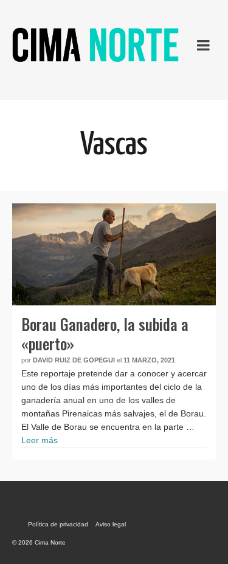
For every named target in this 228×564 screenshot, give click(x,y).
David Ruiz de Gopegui (74, 360)
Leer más (39, 440)
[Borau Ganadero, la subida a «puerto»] (114, 254)
